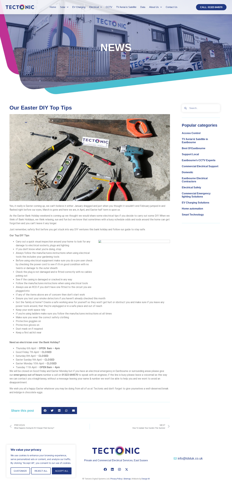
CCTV (109, 7)
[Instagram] (119, 469)
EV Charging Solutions (195, 202)
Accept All (61, 471)
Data (142, 7)
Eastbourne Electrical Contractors (195, 180)
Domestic (187, 172)
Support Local (190, 154)
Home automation (192, 208)
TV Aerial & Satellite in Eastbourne (195, 141)
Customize (20, 471)
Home (53, 7)
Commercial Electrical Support (200, 166)
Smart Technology (193, 214)
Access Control (191, 133)
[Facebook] (105, 469)
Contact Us (171, 7)
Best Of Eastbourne (193, 148)
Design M (146, 479)
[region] (41, 461)
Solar (62, 7)
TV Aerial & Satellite (126, 7)
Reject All (41, 471)
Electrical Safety (191, 187)
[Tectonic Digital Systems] (20, 7)
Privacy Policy (116, 479)
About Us (154, 7)
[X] (126, 469)
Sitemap (127, 479)
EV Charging (78, 7)
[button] (45, 410)
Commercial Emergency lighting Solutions (196, 195)
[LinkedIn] (112, 469)
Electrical (94, 7)
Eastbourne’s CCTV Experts (198, 160)
